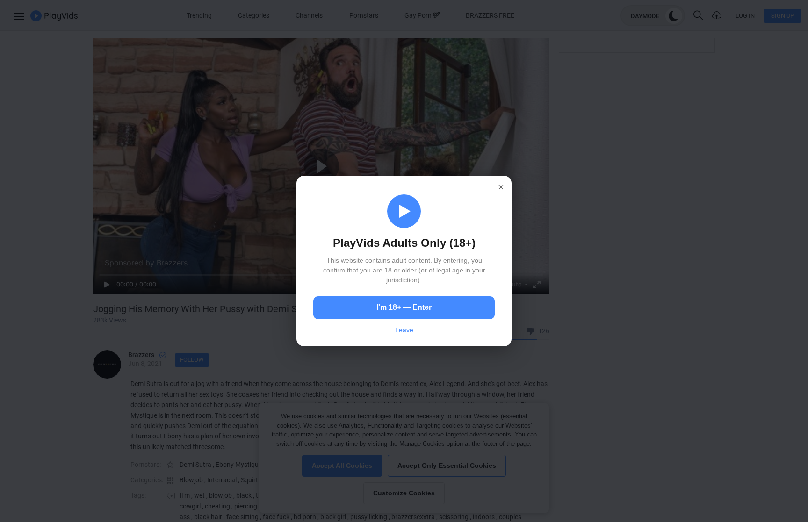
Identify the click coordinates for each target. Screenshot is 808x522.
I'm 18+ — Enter (404, 307)
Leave (404, 330)
